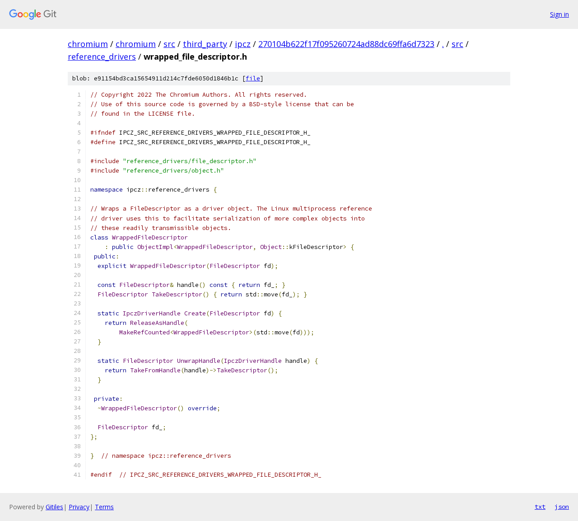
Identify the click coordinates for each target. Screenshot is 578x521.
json (562, 506)
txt (540, 506)
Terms (104, 506)
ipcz (243, 43)
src (169, 43)
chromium (88, 43)
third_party (205, 43)
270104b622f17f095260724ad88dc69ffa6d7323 (346, 43)
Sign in (559, 14)
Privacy (79, 506)
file (253, 78)
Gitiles (54, 506)
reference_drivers (102, 56)
